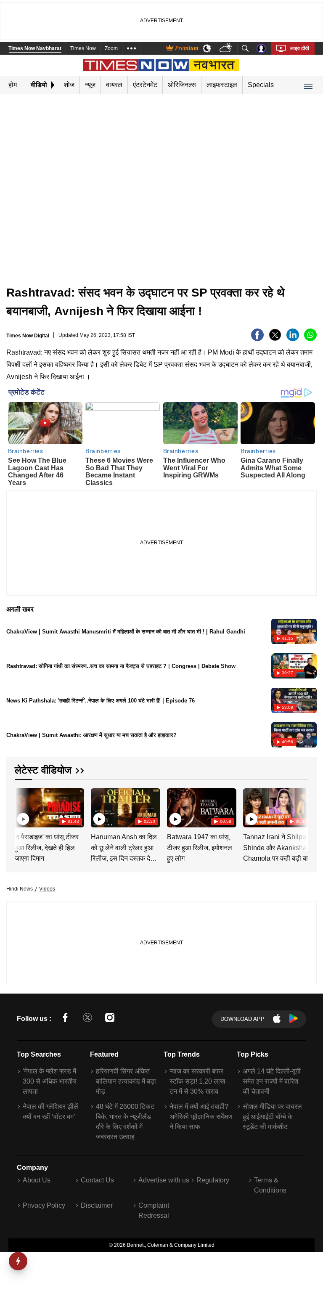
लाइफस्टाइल (222, 84)
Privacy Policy (44, 1205)
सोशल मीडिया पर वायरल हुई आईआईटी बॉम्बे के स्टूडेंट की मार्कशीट (272, 1116)
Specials (261, 84)
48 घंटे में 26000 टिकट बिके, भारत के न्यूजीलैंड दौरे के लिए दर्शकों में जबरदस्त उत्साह (125, 1121)
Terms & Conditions (270, 1185)
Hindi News (19, 889)
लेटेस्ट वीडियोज (43, 770)
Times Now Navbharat (34, 48)
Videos (47, 889)
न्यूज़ (90, 84)
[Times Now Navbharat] (161, 65)
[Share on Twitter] (275, 338)
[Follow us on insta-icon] (109, 1019)
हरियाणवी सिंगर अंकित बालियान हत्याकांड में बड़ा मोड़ (126, 1081)
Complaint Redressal (153, 1210)
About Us (36, 1180)
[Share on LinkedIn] (292, 338)
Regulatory (212, 1180)
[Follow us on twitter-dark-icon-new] (87, 1019)
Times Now (83, 48)
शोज (69, 84)
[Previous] (21, 807)
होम (12, 84)
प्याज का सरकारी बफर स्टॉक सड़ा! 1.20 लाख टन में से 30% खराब (197, 1081)
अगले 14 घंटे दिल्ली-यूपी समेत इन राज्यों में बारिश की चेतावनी (272, 1081)
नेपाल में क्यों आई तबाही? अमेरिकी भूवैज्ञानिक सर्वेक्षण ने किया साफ (201, 1116)
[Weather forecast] (226, 48)
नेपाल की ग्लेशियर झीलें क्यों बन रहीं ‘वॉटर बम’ (50, 1111)
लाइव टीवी (299, 48)
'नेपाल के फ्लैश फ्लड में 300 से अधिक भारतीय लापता (50, 1081)
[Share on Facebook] (257, 338)
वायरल (114, 84)
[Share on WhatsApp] (310, 338)
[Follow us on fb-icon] (65, 1019)
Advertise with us (163, 1180)
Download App (242, 1019)
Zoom (111, 48)
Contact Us (97, 1180)
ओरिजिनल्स (182, 84)
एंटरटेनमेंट (145, 84)
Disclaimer (97, 1205)
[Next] (299, 807)
